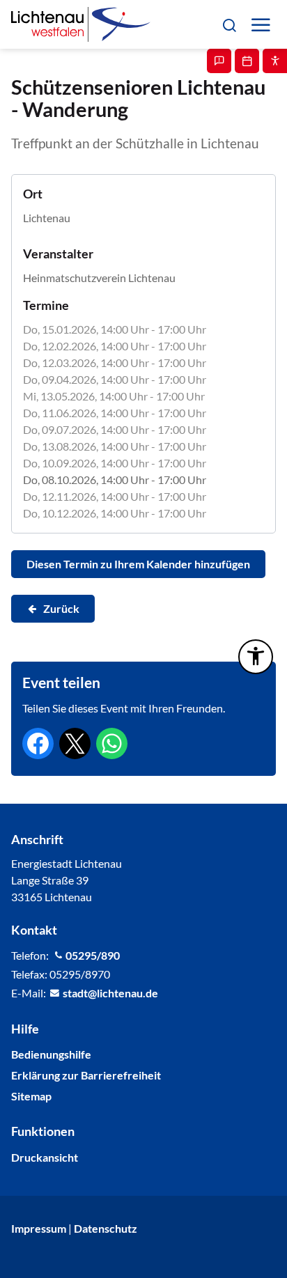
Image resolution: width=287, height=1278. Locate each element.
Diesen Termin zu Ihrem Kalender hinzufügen (138, 563)
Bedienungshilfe (51, 1054)
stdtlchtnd (107, 992)
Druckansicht (44, 1157)
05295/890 (92, 955)
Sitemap (31, 1095)
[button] (229, 24)
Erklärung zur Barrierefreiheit (86, 1075)
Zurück (61, 608)
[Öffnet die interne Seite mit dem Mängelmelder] (219, 61)
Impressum (38, 1228)
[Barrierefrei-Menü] (255, 656)
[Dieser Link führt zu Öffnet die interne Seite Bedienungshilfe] (275, 61)
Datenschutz (105, 1228)
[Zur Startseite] (80, 24)
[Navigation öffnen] (260, 24)
